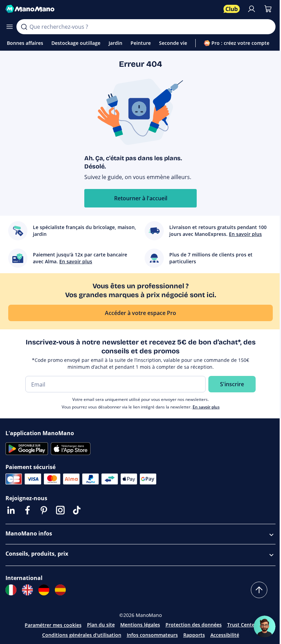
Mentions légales (140, 624)
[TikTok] (76, 510)
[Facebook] (27, 510)
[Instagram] (60, 510)
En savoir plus (206, 407)
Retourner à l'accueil (140, 198)
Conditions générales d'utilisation (81, 635)
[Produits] (9, 26)
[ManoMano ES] (60, 589)
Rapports (194, 635)
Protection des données (194, 624)
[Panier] (268, 8)
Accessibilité (224, 635)
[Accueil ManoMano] (111, 8)
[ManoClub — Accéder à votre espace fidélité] (232, 8)
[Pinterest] (43, 510)
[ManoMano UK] (27, 589)
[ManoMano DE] (43, 589)
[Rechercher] (24, 26)
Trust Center (242, 624)
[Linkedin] (10, 510)
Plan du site (101, 624)
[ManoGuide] (265, 626)
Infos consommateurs (152, 635)
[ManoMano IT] (10, 589)
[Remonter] (259, 590)
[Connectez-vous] (251, 8)
